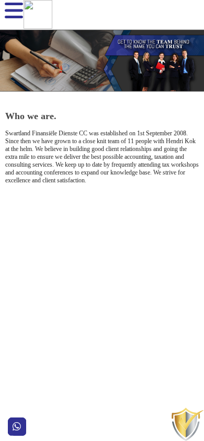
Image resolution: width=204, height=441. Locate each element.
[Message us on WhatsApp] (17, 426)
